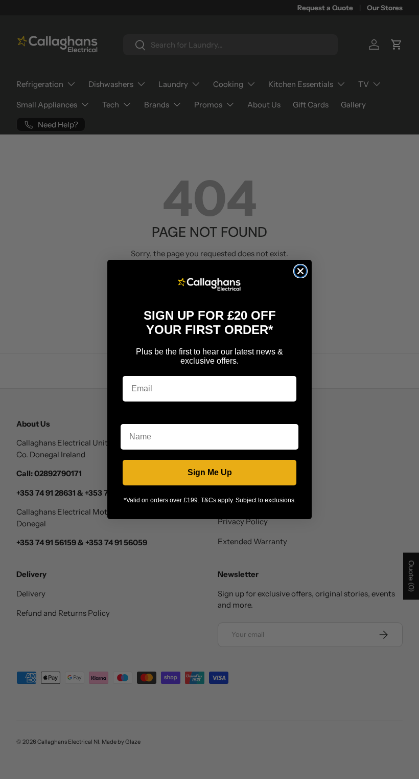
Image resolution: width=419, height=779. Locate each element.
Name (132, 416)
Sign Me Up (210, 472)
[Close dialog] (300, 271)
